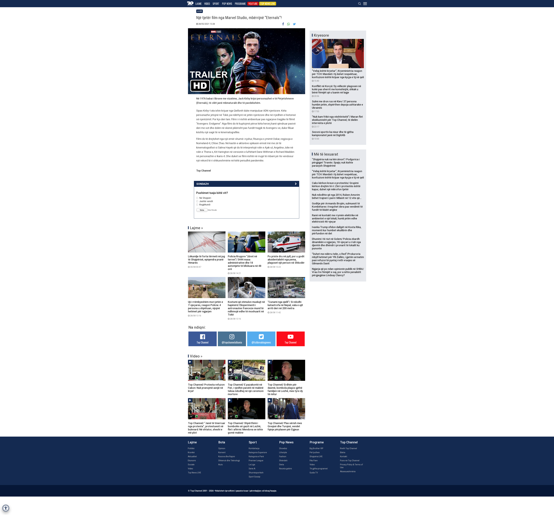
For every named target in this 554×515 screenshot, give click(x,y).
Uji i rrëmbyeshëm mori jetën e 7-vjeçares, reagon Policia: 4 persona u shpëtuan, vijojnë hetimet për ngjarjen (205, 308)
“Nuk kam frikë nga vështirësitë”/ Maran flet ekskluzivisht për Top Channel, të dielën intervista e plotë (337, 121)
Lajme (198, 3)
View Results (212, 210)
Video (207, 3)
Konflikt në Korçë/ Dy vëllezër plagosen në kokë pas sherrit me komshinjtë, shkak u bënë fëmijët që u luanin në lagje (336, 91)
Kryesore (321, 35)
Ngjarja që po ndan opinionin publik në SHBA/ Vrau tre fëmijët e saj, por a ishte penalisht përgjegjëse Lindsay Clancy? (338, 272)
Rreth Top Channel (348, 448)
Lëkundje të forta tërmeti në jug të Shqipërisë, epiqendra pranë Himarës (206, 261)
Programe (240, 3)
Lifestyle (283, 452)
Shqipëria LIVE (316, 456)
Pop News (227, 3)
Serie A (252, 468)
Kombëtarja (254, 448)
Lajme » (196, 228)
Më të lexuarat (326, 154)
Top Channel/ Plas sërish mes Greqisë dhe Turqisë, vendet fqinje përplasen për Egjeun (285, 426)
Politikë (191, 448)
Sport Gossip (254, 477)
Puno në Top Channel (349, 460)
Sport (216, 3)
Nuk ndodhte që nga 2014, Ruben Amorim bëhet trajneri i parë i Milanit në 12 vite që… (336, 196)
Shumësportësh (256, 472)
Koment (221, 452)
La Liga (252, 464)
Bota (221, 442)
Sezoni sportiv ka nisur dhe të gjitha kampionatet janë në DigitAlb (332, 135)
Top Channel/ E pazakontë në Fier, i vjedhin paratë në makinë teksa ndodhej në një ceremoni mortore (245, 389)
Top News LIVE (267, 3)
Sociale (191, 464)
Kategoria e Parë (256, 456)
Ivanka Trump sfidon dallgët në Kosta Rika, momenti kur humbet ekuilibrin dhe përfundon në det (336, 230)
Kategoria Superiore (258, 452)
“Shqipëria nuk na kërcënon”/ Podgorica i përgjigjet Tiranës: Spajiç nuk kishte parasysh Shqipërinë (336, 162)
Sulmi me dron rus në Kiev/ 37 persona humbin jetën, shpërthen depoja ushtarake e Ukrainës (337, 106)
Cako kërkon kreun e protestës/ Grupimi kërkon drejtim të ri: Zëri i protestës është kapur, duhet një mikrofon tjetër (336, 186)
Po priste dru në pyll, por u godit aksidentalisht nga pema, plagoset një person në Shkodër (286, 261)
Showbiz (283, 448)
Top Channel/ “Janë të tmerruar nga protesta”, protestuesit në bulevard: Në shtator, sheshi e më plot (206, 428)
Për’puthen (315, 452)
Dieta (281, 464)
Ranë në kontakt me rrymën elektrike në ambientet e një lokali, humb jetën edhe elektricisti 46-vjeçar (335, 218)
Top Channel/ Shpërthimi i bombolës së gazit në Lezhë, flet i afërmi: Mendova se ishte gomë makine (245, 428)
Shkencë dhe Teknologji (229, 460)
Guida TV (314, 472)
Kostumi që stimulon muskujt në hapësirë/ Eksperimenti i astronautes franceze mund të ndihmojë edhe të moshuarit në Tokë (246, 310)
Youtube (253, 3)
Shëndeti (283, 460)
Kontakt (343, 456)
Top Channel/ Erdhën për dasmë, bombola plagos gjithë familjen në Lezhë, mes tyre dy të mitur (285, 389)
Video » (196, 356)
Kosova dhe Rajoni (226, 456)
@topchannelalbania (232, 342)
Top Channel (202, 342)
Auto (220, 464)
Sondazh (202, 183)
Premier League (256, 460)
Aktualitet (192, 456)
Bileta (342, 452)
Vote (202, 210)
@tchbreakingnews (261, 342)
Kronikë (191, 452)
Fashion (282, 456)
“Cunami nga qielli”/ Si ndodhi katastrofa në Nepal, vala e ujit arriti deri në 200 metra (285, 307)
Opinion (221, 448)
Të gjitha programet (319, 468)
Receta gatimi (285, 468)
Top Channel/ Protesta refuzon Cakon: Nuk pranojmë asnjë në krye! (206, 387)
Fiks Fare (314, 460)
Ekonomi (192, 460)
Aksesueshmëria (347, 471)
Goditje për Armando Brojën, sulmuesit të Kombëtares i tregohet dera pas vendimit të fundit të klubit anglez (337, 206)
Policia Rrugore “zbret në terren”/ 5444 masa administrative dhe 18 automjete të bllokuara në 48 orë (244, 264)
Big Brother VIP (316, 448)
